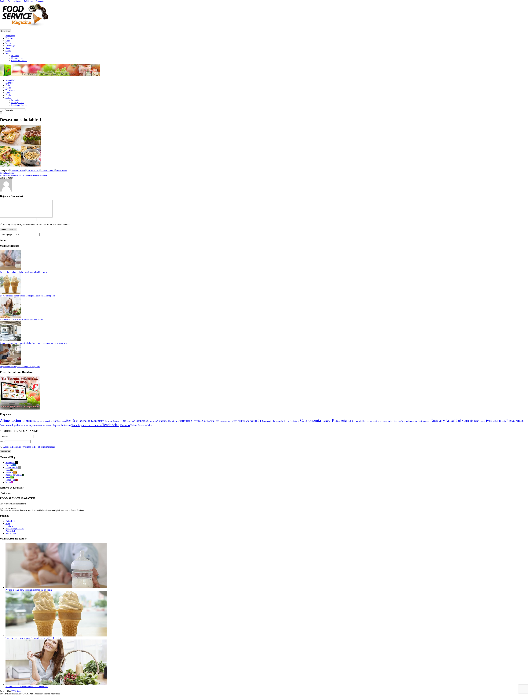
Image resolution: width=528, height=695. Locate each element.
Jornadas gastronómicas (396, 421)
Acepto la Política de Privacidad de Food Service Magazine (29, 447)
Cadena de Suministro (90, 420)
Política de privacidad (15, 528)
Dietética (172, 421)
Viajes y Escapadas (138, 425)
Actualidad (10, 36)
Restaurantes (514, 420)
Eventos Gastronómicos (206, 420)
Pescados (482, 421)
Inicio (2, 1)
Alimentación (10, 420)
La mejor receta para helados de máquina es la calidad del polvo (27, 296)
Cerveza (116, 421)
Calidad (108, 421)
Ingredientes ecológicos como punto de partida (20, 366)
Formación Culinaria (291, 421)
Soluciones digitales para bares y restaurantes (22, 425)
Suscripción (11, 533)
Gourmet (326, 420)
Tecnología (10, 46)
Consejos (162, 420)
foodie (257, 420)
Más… (8, 53)
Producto (15, 55)
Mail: (2, 441)
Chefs (8, 50)
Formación (278, 421)
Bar (55, 420)
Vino (150, 425)
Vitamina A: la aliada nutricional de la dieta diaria (21, 319)
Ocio (8, 41)
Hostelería (339, 421)
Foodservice (267, 421)
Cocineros (140, 420)
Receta (502, 421)
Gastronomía (310, 420)
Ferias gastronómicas (242, 420)
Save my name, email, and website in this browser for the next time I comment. (37, 224)
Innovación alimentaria (375, 421)
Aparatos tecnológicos (43, 421)
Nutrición (467, 420)
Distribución (184, 420)
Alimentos (28, 420)
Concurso (152, 421)
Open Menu (5, 31)
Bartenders (61, 421)
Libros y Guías (17, 58)
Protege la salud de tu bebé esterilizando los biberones (23, 272)
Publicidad (28, 1)
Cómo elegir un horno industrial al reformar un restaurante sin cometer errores (33, 343)
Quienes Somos (14, 1)
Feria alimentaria (225, 421)
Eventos (9, 38)
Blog (8, 523)
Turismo (125, 425)
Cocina (130, 421)
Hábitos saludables (356, 421)
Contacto (40, 1)
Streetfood (49, 425)
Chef (123, 420)
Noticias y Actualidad (446, 420)
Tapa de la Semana (62, 425)
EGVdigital (16, 691)
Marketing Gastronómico (419, 421)
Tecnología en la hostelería (87, 425)
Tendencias (110, 425)
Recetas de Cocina (19, 60)
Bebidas (71, 420)
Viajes (8, 43)
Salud (8, 48)
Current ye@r (7, 234)
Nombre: (4, 436)
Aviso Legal (11, 521)
